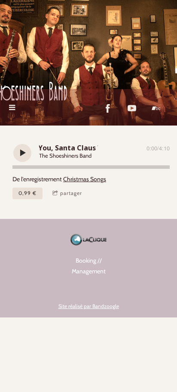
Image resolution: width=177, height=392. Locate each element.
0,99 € (27, 193)
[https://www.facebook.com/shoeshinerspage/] (108, 108)
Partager (71, 193)
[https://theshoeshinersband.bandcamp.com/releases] (156, 108)
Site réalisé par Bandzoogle (88, 306)
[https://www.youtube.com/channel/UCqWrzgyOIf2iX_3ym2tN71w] (132, 108)
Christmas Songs (84, 179)
